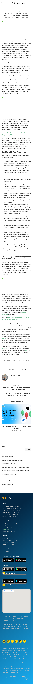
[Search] (31, 2)
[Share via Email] (25, 369)
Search (3, 446)
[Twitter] (12, 641)
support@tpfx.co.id (11, 524)
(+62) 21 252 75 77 (7, 527)
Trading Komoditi (7, 363)
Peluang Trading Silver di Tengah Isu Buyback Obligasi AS (16, 470)
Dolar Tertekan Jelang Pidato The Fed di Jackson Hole (15, 467)
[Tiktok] (16, 641)
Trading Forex (25, 360)
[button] (3, 418)
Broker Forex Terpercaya (9, 360)
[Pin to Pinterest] (24, 369)
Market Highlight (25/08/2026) (9, 474)
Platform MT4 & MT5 (8, 544)
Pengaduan (6, 529)
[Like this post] (19, 369)
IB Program (5, 551)
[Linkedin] (20, 641)
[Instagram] (8, 641)
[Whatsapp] (24, 641)
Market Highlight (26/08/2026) (9, 463)
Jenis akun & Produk (8, 538)
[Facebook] (4, 641)
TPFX (18, 360)
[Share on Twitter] (22, 369)
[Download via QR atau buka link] (8, 560)
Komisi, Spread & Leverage (9, 540)
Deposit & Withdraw (8, 542)
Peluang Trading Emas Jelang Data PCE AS (12, 460)
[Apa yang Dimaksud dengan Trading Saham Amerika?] (16, 414)
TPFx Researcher (14, 17)
